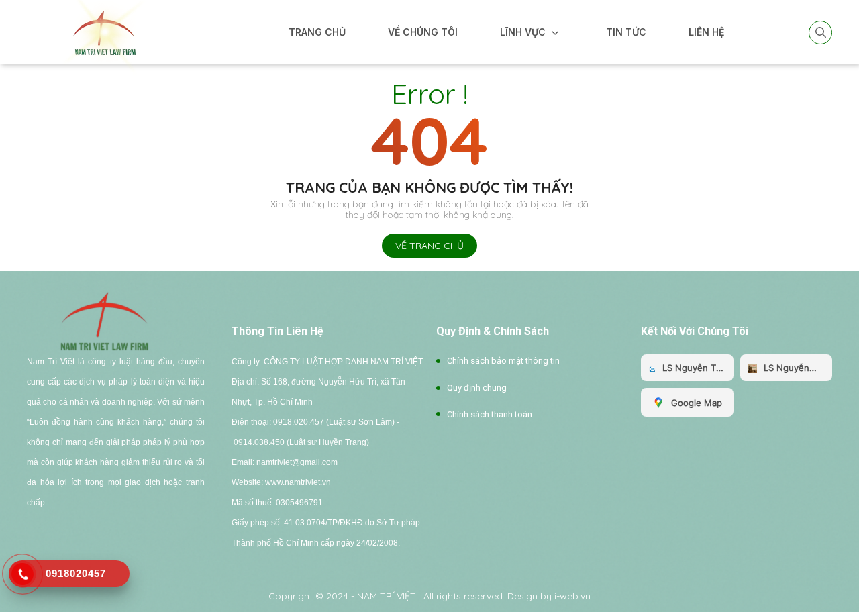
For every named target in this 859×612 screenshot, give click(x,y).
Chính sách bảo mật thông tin (503, 361)
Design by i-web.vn (549, 596)
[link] (104, 32)
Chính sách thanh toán (489, 414)
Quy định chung (477, 387)
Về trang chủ (429, 246)
